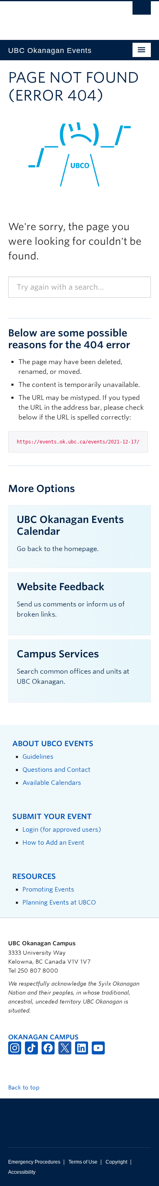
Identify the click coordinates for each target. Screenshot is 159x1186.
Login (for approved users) (61, 829)
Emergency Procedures (34, 1162)
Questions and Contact (56, 769)
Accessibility (21, 1172)
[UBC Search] (141, 10)
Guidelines (37, 756)
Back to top (24, 1087)
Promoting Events (48, 889)
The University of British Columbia (58, 16)
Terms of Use (82, 1162)
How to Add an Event (53, 842)
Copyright (116, 1162)
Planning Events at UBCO (59, 902)
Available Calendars (51, 782)
